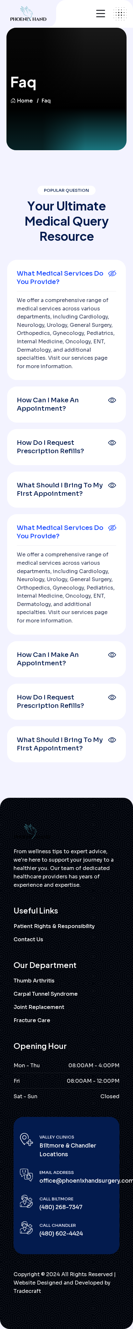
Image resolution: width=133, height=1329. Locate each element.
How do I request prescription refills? (50, 447)
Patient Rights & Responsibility (54, 926)
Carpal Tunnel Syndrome (46, 994)
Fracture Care (32, 1020)
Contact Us (28, 939)
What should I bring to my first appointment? (60, 489)
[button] (66, 277)
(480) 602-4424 (61, 1233)
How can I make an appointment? (48, 404)
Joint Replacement (39, 1007)
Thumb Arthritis (34, 980)
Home (25, 100)
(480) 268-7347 (60, 1207)
